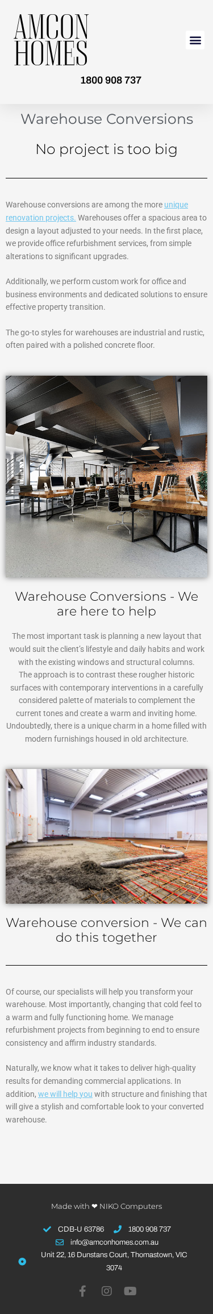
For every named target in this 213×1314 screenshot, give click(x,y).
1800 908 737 (110, 80)
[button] (195, 40)
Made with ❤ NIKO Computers (106, 1206)
